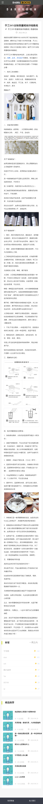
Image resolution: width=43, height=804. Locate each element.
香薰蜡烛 (34, 29)
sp (4, 689)
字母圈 (6, 651)
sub (5, 664)
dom (5, 657)
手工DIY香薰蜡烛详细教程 (19, 29)
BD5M (6, 682)
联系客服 (11, 801)
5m (5, 676)
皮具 (13, 58)
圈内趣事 (7, 670)
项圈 (8, 58)
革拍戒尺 (20, 58)
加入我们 (32, 801)
